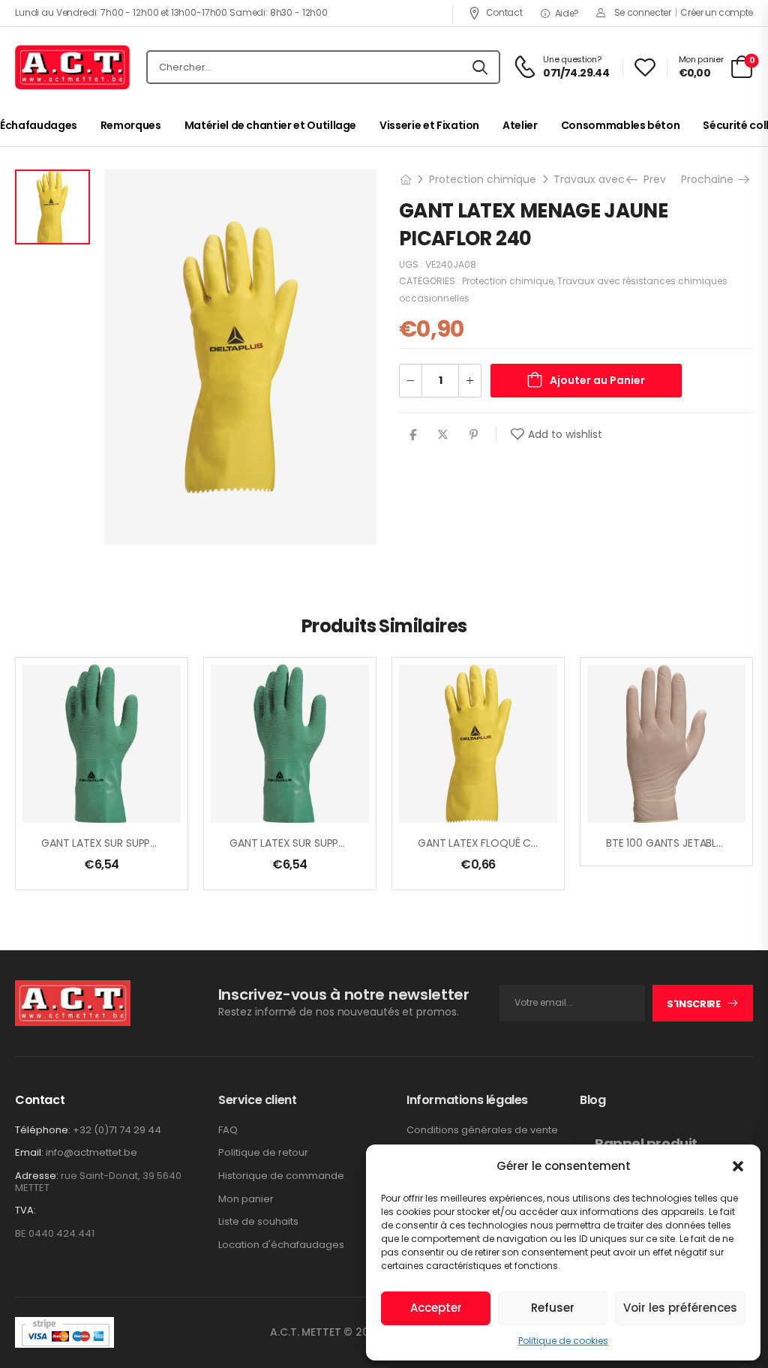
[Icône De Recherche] (480, 67)
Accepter (436, 1308)
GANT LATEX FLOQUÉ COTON (490, 843)
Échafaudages (38, 125)
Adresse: (36, 1175)
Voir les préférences (680, 1308)
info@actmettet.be (91, 1152)
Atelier (520, 125)
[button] (738, 1166)
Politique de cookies (563, 1340)
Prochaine (709, 179)
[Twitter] (442, 434)
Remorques (130, 125)
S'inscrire (694, 1004)
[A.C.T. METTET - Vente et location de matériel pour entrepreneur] (72, 67)
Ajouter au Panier (597, 380)
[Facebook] (413, 434)
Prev (653, 179)
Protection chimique (482, 179)
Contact (504, 12)
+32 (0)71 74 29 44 (117, 1130)
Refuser (552, 1308)
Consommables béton (620, 125)
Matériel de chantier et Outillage (270, 125)
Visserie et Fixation (429, 125)
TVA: (25, 1210)
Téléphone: (42, 1130)
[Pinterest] (474, 434)
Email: (29, 1152)
